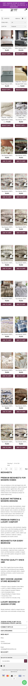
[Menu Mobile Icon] (2, 10)
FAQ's (2, 637)
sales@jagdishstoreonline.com (8, 649)
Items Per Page (5, 22)
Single (24, 115)
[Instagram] (4, 666)
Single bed (18, 81)
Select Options (7, 54)
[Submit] (25, 661)
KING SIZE (19, 115)
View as (17, 18)
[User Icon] (21, 10)
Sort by (3, 26)
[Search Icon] (6, 10)
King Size (24, 81)
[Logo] (13, 10)
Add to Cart (7, 161)
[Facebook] (1, 666)
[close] (26, 5)
